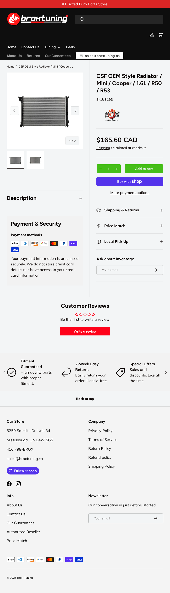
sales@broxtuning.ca (25, 458)
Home (11, 47)
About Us (14, 55)
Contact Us (30, 47)
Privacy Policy (100, 430)
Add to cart (144, 169)
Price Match (17, 540)
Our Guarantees (58, 55)
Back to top (85, 399)
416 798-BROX (20, 449)
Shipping (103, 148)
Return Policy (99, 448)
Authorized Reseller (23, 531)
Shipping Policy (101, 466)
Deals (70, 47)
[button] (160, 34)
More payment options (129, 192)
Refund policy (100, 457)
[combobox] (119, 19)
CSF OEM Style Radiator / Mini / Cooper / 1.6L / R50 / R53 (47, 66)
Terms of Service (102, 439)
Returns (33, 55)
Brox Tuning (25, 577)
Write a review (85, 331)
